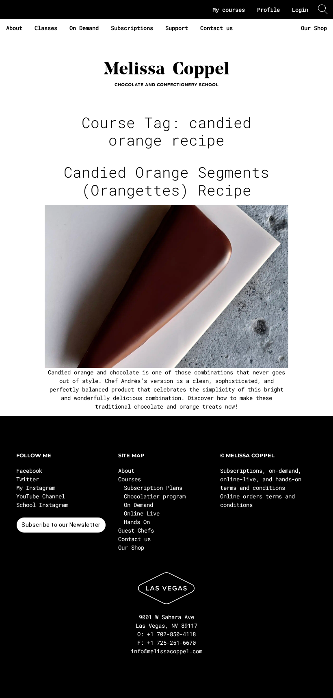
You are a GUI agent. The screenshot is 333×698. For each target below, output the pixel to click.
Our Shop (314, 28)
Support (176, 28)
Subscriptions (132, 28)
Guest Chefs (136, 530)
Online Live (142, 513)
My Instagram (35, 487)
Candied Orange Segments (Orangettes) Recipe (166, 180)
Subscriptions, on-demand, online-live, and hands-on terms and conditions (260, 479)
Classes (46, 28)
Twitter (27, 479)
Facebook (29, 470)
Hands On (137, 522)
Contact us (216, 28)
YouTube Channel (40, 496)
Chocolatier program (155, 496)
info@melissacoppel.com (166, 651)
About (14, 28)
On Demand (84, 28)
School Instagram (42, 505)
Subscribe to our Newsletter (61, 525)
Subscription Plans (153, 487)
